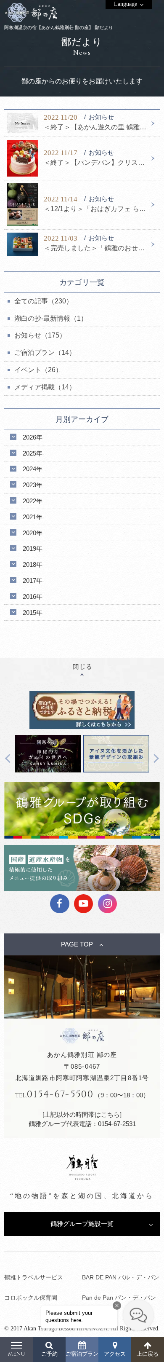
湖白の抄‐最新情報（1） (50, 318)
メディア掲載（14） (45, 387)
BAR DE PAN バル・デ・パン (120, 1277)
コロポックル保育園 (30, 1298)
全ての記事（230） (43, 301)
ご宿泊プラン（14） (45, 352)
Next (154, 758)
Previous (10, 758)
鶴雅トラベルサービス (33, 1277)
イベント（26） (38, 369)
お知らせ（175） (40, 335)
